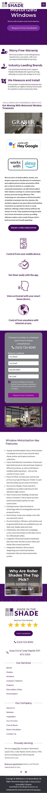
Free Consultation (23, 633)
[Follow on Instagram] (26, 772)
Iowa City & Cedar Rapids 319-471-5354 (25, 652)
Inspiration (11, 717)
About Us (10, 708)
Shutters (10, 676)
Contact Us (11, 734)
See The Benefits (22, 590)
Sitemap (28, 784)
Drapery (10, 685)
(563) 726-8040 (25, 347)
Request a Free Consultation (24, 28)
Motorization (12, 694)
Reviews (10, 712)
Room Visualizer (13, 729)
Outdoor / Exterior (14, 681)
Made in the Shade (16, 72)
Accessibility (20, 784)
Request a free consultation (23, 228)
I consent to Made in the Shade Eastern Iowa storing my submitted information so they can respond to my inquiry (23, 385)
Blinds (9, 668)
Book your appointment (13, 764)
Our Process (12, 721)
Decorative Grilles (14, 689)
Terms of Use (35, 781)
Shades (9, 672)
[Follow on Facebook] (21, 772)
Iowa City (16, 748)
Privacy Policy (24, 781)
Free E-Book (12, 725)
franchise (37, 790)
